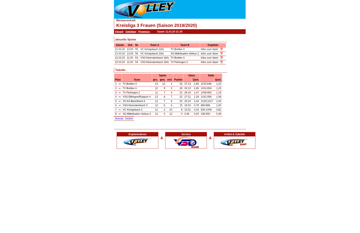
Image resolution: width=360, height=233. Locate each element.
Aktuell (119, 31)
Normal (119, 118)
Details (129, 118)
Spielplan (130, 31)
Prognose (144, 31)
